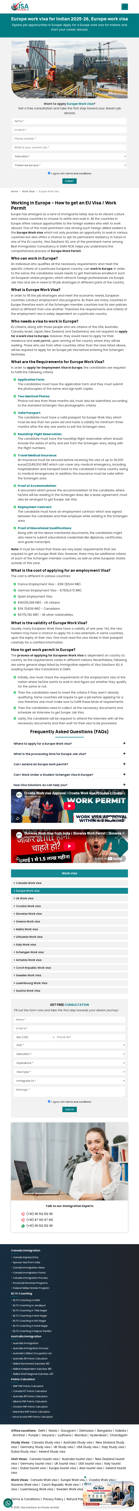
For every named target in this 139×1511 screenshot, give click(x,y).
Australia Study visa (77, 1442)
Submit (69, 1109)
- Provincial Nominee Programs (29, 1283)
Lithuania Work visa (29, 937)
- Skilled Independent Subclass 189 (31, 1369)
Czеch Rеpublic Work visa (33, 968)
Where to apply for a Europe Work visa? (43, 744)
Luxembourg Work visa (36, 1489)
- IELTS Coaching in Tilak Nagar (29, 1310)
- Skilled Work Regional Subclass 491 (32, 1374)
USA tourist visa (89, 1464)
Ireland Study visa (52, 1452)
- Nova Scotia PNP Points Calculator (32, 1417)
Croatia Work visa (28, 906)
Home (14, 191)
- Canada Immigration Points (28, 1272)
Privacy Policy (53, 1499)
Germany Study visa (35, 1447)
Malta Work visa (27, 929)
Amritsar (19, 1435)
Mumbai (81, 1435)
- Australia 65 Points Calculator (29, 1358)
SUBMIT (69, 181)
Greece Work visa (28, 921)
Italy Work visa (26, 945)
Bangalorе (104, 1431)
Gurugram (68, 1431)
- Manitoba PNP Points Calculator (30, 1411)
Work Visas (28, 191)
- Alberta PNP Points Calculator (29, 1401)
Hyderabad (98, 1435)
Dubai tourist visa (33, 1468)
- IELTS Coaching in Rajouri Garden (31, 1331)
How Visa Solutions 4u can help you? (40, 785)
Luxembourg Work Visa (31, 983)
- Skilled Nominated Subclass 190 (30, 1363)
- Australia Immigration (24, 1343)
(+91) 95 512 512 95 (39, 1214)
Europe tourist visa (62, 1468)
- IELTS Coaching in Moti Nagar (29, 1315)
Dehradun (86, 1431)
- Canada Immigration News (28, 1267)
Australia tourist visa (77, 1459)
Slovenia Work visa (29, 914)
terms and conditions (78, 173)
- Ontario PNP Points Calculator (29, 1406)
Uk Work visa (24, 898)
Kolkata (120, 1431)
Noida (53, 1431)
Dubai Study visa (23, 1452)
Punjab (33, 1435)
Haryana (48, 1435)
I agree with (71, 173)
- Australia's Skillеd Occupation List (31, 1353)
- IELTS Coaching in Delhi (25, 1300)
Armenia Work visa (29, 960)
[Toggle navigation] (125, 7)
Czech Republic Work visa (60, 1485)
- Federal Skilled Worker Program (30, 1288)
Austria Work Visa (28, 991)
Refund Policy (76, 1499)
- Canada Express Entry (24, 1257)
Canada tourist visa (43, 1459)
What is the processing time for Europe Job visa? (50, 754)
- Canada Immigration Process (29, 1278)
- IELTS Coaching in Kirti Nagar (28, 1320)
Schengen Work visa (30, 952)
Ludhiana (64, 1435)
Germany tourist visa (35, 1464)
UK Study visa (63, 1447)
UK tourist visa (65, 1464)
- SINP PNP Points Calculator (27, 1386)
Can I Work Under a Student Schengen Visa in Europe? (53, 775)
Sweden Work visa (69, 1489)
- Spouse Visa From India (25, 1262)
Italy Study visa (113, 1447)
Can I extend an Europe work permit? (41, 764)
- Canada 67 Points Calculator (29, 1391)
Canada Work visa (28, 883)
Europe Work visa (27, 891)
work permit (41, 341)
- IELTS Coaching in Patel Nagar (29, 1326)
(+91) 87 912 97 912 (39, 1220)
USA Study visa (87, 1447)
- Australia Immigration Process (29, 1348)
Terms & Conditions (25, 1499)
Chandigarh (118, 1435)
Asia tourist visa (90, 1468)
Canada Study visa (46, 1442)
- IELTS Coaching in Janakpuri (28, 1305)
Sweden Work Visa (28, 975)
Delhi (41, 1431)
